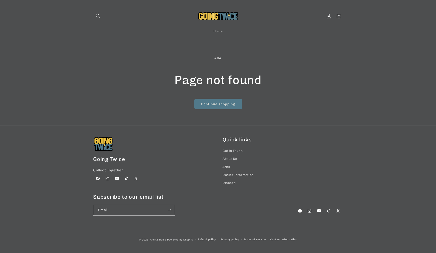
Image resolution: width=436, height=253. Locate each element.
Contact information (283, 239)
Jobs (226, 167)
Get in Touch (233, 151)
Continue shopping (218, 104)
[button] (98, 16)
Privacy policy (229, 239)
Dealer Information (238, 175)
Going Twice (158, 239)
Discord (229, 183)
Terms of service (255, 239)
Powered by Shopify (180, 239)
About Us (230, 159)
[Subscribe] (170, 210)
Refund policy (207, 239)
